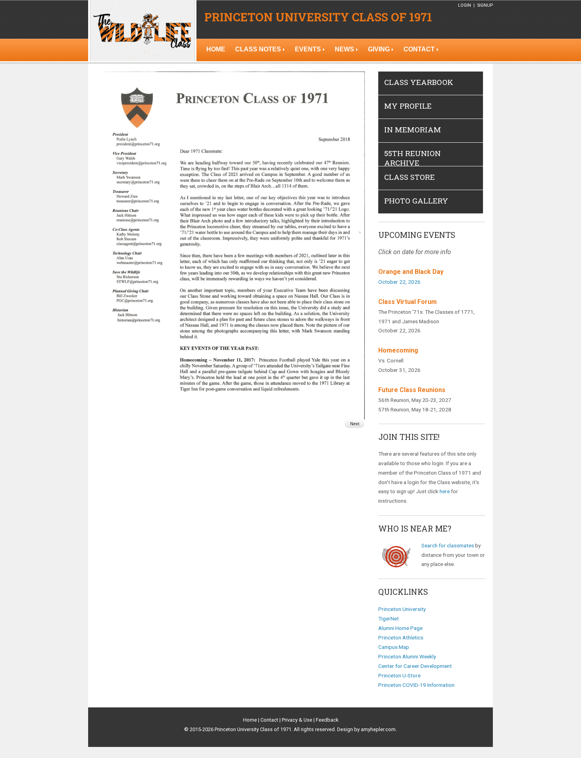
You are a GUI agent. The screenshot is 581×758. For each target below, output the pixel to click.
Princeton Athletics (400, 637)
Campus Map (393, 647)
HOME (215, 49)
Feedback (327, 720)
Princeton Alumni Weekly (407, 656)
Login (464, 5)
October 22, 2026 (399, 282)
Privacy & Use (297, 720)
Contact (269, 720)
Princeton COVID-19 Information (416, 685)
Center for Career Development (415, 666)
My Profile (408, 106)
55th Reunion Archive (412, 158)
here (445, 491)
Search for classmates (447, 545)
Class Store (409, 177)
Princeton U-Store (399, 675)
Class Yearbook (418, 82)
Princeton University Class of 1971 (318, 17)
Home (250, 720)
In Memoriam (412, 129)
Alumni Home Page (400, 628)
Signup (485, 5)
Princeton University (402, 609)
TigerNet (388, 618)
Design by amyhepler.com (366, 729)
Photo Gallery (416, 201)
